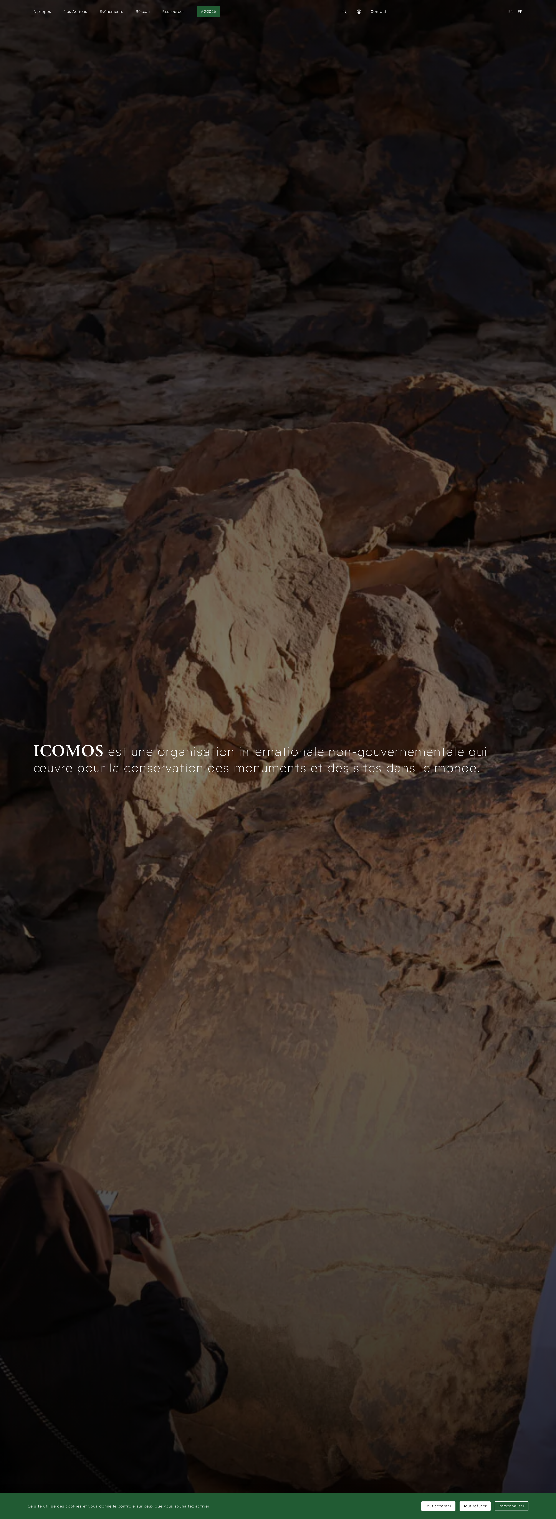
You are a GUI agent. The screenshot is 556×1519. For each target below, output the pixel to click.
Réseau (143, 11)
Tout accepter (438, 1506)
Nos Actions (75, 11)
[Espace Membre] (359, 11)
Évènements (111, 11)
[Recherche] (345, 11)
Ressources (173, 11)
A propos (42, 11)
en (511, 11)
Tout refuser (475, 1506)
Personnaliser (512, 1506)
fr (520, 11)
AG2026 (208, 11)
